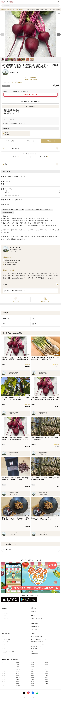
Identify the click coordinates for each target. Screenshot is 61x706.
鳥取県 (32, 677)
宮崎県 (3, 685)
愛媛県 (17, 681)
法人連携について (35, 626)
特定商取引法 (4, 648)
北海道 (3, 662)
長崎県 (17, 683)
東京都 (3, 669)
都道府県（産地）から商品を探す (10, 659)
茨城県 (46, 664)
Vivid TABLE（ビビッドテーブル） (39, 639)
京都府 (17, 675)
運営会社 (4, 636)
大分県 (46, 683)
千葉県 (46, 667)
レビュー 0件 (13, 82)
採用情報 (4, 655)
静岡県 (17, 673)
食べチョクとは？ (5, 611)
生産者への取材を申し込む (37, 618)
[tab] (10, 141)
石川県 (3, 671)
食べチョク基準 (5, 613)
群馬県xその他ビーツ (8, 212)
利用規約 (4, 644)
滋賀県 (3, 675)
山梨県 (32, 671)
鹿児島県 (18, 685)
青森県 (17, 662)
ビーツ (11, 200)
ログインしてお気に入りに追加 (32, 101)
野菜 (6, 200)
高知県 (32, 681)
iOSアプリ (33, 651)
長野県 (46, 671)
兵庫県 (46, 675)
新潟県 (32, 669)
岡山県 (3, 679)
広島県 (17, 679)
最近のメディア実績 (8, 270)
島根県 (46, 677)
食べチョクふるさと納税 (36, 636)
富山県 (46, 669)
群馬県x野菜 (39, 209)
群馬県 (7, 204)
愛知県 (32, 673)
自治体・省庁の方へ (35, 629)
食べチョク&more (35, 648)
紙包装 (22, 209)
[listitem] (15, 318)
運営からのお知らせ (6, 641)
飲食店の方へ (4, 618)
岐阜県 (3, 673)
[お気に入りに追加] (58, 13)
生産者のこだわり (8, 257)
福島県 (32, 664)
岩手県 (32, 662)
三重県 (46, 673)
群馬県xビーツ (48, 209)
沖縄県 (32, 685)
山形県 (17, 664)
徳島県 (46, 679)
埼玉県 (32, 667)
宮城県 (46, 662)
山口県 (32, 679)
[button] (30, 153)
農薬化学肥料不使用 (8, 209)
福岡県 (46, 681)
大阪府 (32, 675)
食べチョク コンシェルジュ (37, 641)
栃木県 (3, 667)
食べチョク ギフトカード (36, 646)
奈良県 (3, 677)
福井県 (17, 671)
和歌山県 (18, 677)
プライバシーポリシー (6, 646)
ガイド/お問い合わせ (6, 639)
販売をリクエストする (30, 94)
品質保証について (5, 615)
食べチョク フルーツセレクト (37, 644)
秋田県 (3, 664)
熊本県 (32, 683)
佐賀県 (3, 683)
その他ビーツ (18, 200)
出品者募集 (33, 611)
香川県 (3, 681)
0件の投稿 (19, 82)
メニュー (58, 3)
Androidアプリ (34, 653)
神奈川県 (18, 669)
